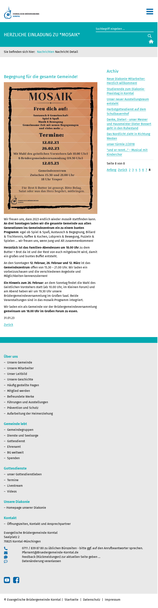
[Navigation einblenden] (150, 13)
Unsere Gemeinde (19, 362)
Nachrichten (45, 52)
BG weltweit (15, 452)
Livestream (15, 485)
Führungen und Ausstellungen (27, 402)
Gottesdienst (16, 441)
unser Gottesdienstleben (24, 474)
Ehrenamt (14, 447)
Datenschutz (91, 599)
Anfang (111, 170)
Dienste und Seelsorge (22, 435)
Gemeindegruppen (20, 430)
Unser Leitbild (17, 374)
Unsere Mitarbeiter (20, 368)
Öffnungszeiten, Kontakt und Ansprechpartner (39, 524)
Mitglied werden (18, 391)
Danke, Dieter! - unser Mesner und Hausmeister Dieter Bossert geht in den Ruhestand (129, 124)
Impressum (112, 599)
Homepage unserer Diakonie (26, 507)
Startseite (71, 599)
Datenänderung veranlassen (41, 561)
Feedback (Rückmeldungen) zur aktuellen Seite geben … (61, 557)
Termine (12, 480)
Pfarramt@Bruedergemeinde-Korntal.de (50, 552)
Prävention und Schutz (22, 408)
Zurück (8, 324)
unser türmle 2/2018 (121, 144)
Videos (12, 491)
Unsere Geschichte (20, 379)
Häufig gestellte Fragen (23, 385)
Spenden (13, 458)
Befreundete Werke (20, 396)
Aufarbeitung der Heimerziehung (30, 413)
